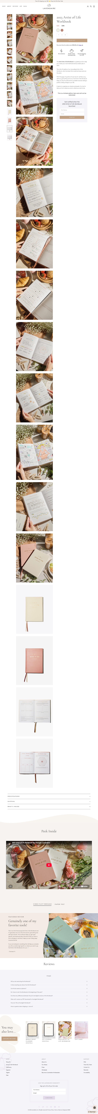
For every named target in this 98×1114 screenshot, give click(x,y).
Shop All (8, 1062)
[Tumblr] (59, 1106)
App (21, 6)
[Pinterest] (51, 1106)
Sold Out (72, 40)
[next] (91, 1032)
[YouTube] (55, 1106)
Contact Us (86, 1067)
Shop (4, 6)
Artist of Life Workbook (12, 1064)
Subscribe (49, 1098)
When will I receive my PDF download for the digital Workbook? (27, 999)
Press (43, 1067)
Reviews (15, 6)
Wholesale (44, 1070)
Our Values (44, 1064)
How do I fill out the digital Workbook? (20, 1003)
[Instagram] (47, 1106)
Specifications (14, 796)
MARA (68, 1109)
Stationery (8, 1067)
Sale (7, 1075)
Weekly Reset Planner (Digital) (31, 1041)
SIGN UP (72, 117)
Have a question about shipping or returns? (22, 1006)
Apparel (8, 1070)
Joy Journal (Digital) (47, 1040)
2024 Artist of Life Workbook (64, 1040)
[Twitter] (43, 1106)
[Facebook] (39, 1106)
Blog (25, 6)
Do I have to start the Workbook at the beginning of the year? (26, 992)
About (9, 6)
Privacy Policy (50, 1109)
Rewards (86, 1070)
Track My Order (88, 1064)
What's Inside (13, 807)
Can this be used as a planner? (18, 988)
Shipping (11, 801)
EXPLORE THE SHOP (9, 1038)
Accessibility (87, 1072)
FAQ (85, 1062)
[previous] (22, 1032)
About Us (44, 1062)
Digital (7, 1072)
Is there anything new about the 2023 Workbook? (23, 985)
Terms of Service (58, 1109)
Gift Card (79, 1039)
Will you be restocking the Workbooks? (20, 981)
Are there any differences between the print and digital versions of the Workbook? (32, 995)
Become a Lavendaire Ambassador (51, 1072)
